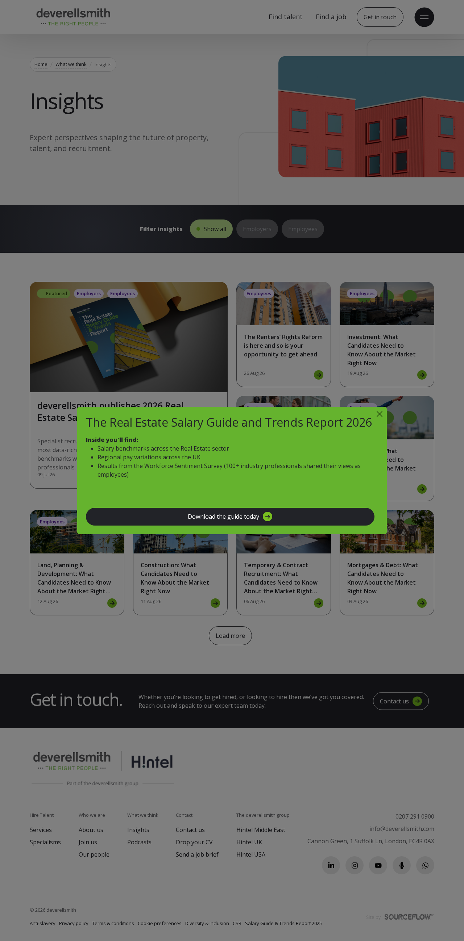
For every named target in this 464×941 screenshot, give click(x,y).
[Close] (379, 414)
